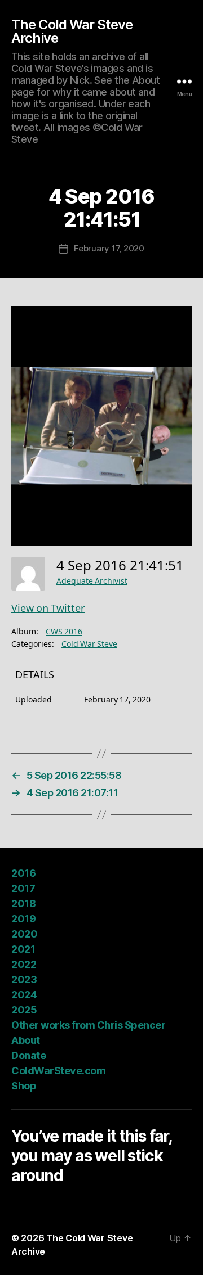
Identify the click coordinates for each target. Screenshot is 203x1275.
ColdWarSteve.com (58, 1070)
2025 (24, 1010)
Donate (28, 1055)
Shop (23, 1086)
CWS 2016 (64, 632)
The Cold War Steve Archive (72, 31)
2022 (23, 964)
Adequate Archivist (91, 581)
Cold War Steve (89, 644)
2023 (24, 979)
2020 (24, 934)
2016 (23, 873)
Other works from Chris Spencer (88, 1025)
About (25, 1040)
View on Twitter (48, 608)
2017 (23, 888)
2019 (23, 919)
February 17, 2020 (109, 248)
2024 (24, 995)
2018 (23, 903)
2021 (23, 949)
